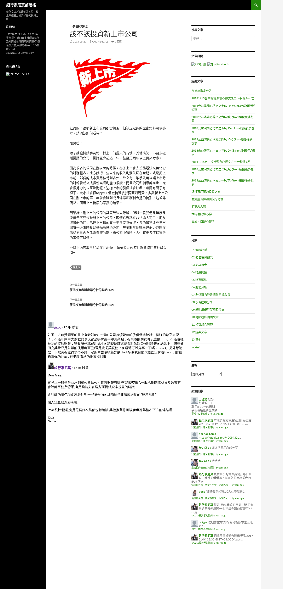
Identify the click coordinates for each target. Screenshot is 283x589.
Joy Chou (205, 447)
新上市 (76, 267)
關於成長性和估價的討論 (207, 199)
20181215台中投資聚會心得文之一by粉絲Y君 (220, 161)
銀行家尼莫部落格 (21, 5)
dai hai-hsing (207, 434)
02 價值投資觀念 (79, 26)
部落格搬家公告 (201, 90)
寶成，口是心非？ (203, 221)
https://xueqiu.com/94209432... (219, 437)
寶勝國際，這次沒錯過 (202, 427)
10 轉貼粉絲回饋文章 (205, 317)
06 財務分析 (199, 287)
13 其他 (196, 339)
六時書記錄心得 (201, 214)
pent (202, 491)
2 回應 (118, 41)
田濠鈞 (203, 399)
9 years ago (220, 515)
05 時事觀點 (199, 279)
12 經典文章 (199, 332)
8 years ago (217, 413)
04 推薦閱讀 (199, 272)
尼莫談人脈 (198, 206)
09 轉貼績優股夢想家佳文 (207, 309)
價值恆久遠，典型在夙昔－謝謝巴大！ (210, 484)
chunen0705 (100, 41)
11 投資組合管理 (202, 324)
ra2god (204, 522)
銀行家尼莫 (206, 420)
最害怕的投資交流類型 (202, 467)
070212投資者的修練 (202, 515)
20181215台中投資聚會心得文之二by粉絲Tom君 (222, 98)
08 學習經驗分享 (202, 302)
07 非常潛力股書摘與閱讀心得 (210, 294)
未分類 (195, 347)
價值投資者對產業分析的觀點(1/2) (92, 287)
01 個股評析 (199, 250)
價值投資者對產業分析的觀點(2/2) (92, 302)
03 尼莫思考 (199, 265)
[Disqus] (115, 372)
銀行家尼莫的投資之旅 (205, 191)
